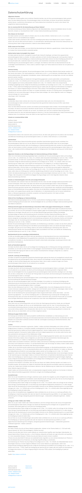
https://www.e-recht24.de (19, 454)
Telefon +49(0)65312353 (14, 128)
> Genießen (48, 3)
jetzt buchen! (11, 487)
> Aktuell (40, 3)
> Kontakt (71, 3)
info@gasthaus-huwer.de (15, 131)
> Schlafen (56, 3)
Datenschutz (28, 468)
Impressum (28, 466)
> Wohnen (63, 3)
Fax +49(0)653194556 (13, 130)
